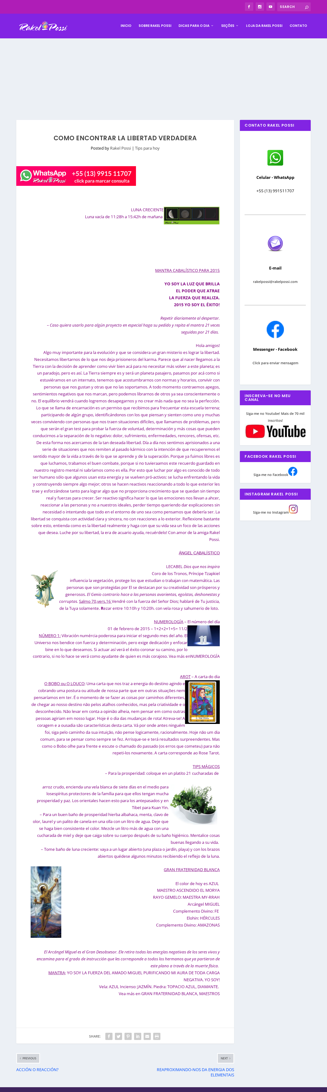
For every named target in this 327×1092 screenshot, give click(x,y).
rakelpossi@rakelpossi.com (275, 281)
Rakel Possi (120, 148)
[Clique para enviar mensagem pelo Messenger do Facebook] (275, 337)
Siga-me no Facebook (271, 474)
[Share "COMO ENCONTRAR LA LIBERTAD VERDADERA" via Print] (157, 1036)
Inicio (126, 26)
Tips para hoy (147, 148)
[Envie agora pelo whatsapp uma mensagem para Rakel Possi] (275, 165)
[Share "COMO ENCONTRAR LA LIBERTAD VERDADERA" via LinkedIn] (137, 1036)
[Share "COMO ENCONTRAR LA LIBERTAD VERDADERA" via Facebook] (109, 1036)
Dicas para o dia (194, 26)
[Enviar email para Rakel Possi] (275, 255)
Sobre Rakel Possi (155, 26)
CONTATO (298, 26)
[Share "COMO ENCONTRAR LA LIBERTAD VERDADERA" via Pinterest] (128, 1036)
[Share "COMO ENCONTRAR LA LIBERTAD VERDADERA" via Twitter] (118, 1036)
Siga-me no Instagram (271, 512)
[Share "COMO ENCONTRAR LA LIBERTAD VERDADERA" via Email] (147, 1036)
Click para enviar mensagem (275, 363)
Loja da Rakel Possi (264, 26)
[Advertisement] (163, 74)
